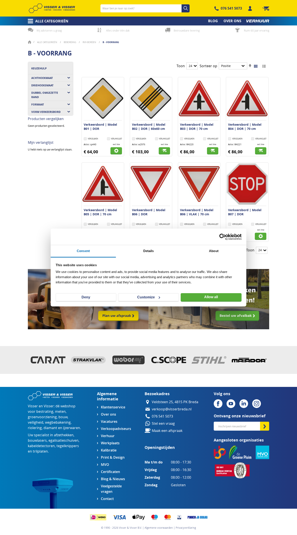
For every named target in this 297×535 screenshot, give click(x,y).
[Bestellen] (164, 150)
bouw (62, 417)
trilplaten (40, 451)
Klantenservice (113, 407)
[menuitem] (46, 21)
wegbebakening (58, 422)
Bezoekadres (157, 393)
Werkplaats (110, 443)
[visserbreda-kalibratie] (88, 328)
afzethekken (63, 435)
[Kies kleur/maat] (116, 150)
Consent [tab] (83, 251)
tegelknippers (68, 446)
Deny (86, 297)
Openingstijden (160, 447)
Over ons (108, 414)
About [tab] (214, 251)
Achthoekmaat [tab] (42, 78)
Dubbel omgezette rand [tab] (44, 95)
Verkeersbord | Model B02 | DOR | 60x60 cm (148, 126)
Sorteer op (208, 66)
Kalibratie (109, 450)
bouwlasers (37, 440)
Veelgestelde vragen (111, 489)
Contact (107, 499)
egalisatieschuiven (63, 440)
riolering (35, 428)
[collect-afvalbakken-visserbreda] (208, 328)
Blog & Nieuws (113, 479)
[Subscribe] (264, 426)
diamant (50, 428)
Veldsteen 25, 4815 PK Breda (175, 402)
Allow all (211, 297)
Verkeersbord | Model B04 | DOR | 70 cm (244, 126)
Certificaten (110, 472)
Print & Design (113, 457)
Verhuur (108, 436)
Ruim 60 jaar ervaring (256, 30)
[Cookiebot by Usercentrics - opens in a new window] (223, 237)
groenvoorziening (42, 417)
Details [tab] (148, 251)
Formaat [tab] (37, 104)
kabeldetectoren (41, 446)
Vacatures (109, 421)
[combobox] (145, 8)
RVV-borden (90, 42)
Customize (146, 297)
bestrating (44, 411)
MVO (105, 464)
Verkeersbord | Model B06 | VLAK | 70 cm (196, 212)
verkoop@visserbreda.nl (172, 409)
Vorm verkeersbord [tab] (46, 112)
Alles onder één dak (118, 30)
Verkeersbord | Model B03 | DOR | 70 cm (196, 126)
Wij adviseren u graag (49, 30)
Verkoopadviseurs (116, 428)
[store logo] (52, 8)
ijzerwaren (71, 428)
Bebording (70, 42)
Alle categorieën (47, 42)
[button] (114, 139)
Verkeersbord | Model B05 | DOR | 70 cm (100, 212)
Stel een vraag (163, 423)
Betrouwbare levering (187, 30)
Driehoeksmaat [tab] (42, 85)
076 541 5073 (231, 8)
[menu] (148, 21)
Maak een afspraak (167, 430)
